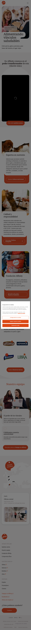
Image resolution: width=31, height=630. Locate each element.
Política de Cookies (21, 313)
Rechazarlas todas (15, 325)
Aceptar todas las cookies (15, 321)
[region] (15, 315)
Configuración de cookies (15, 317)
